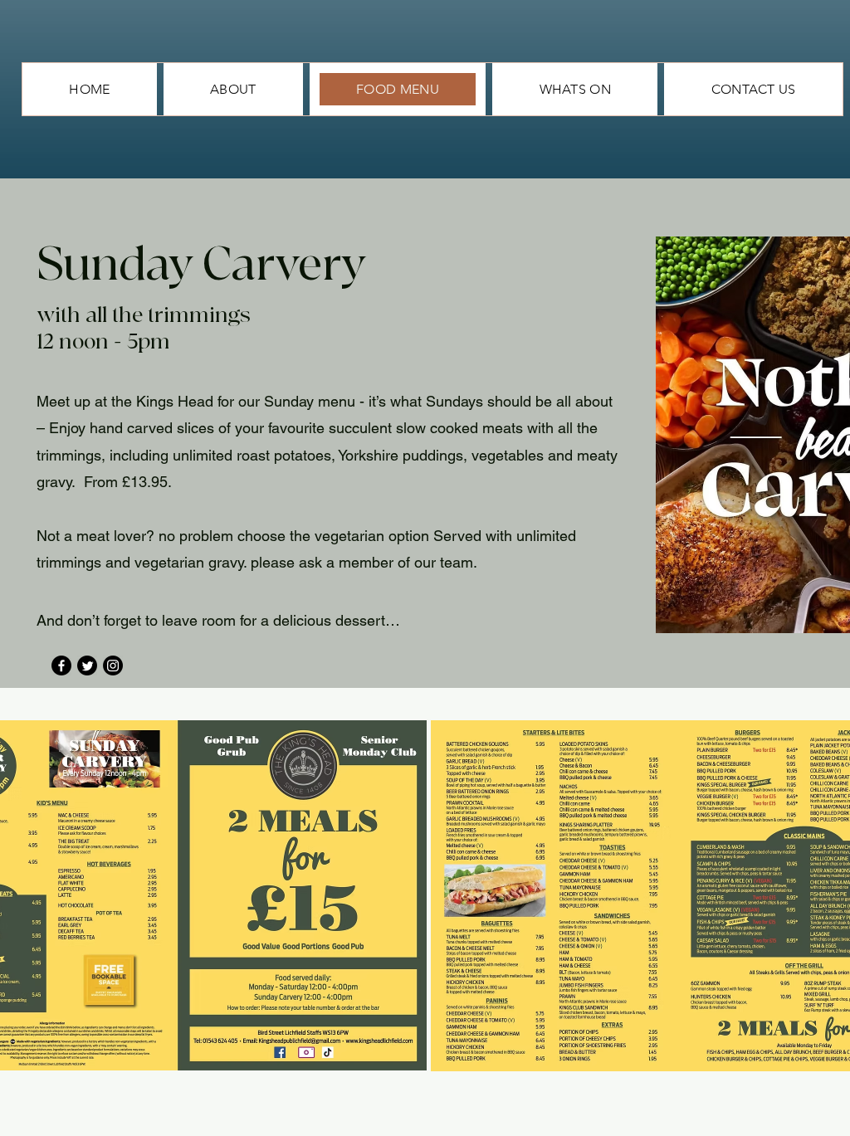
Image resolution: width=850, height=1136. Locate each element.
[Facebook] (61, 665)
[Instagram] (113, 665)
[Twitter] (87, 665)
